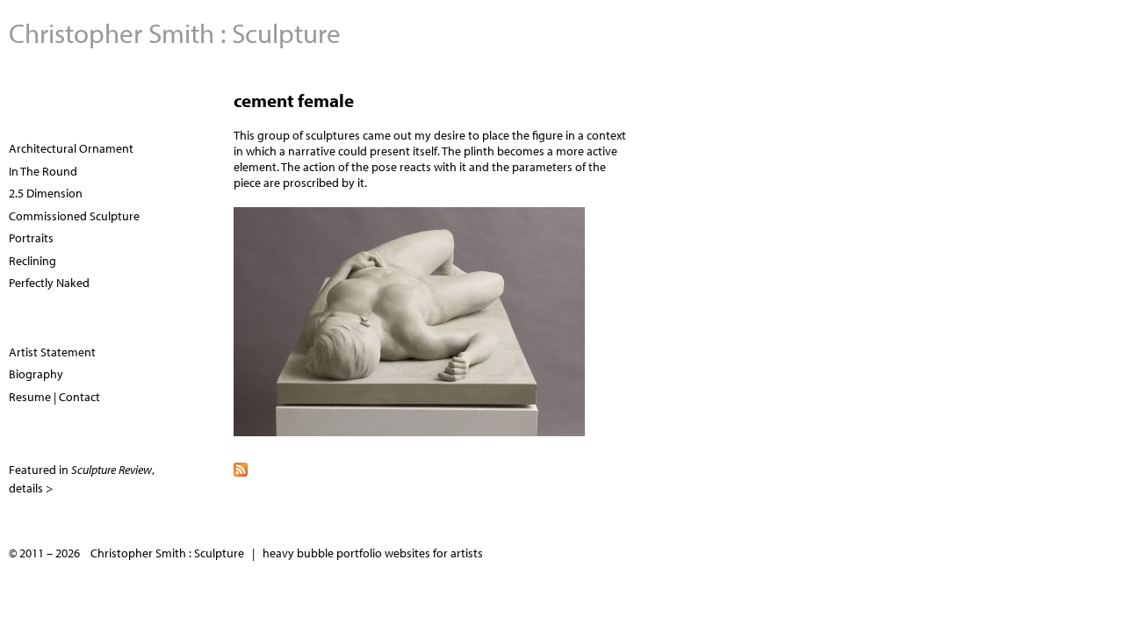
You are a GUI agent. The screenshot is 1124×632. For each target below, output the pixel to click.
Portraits (31, 238)
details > (31, 488)
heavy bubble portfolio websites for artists (373, 553)
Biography (36, 374)
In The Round (43, 171)
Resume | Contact (54, 397)
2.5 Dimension (46, 193)
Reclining (32, 261)
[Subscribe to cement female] (674, 468)
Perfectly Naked (49, 283)
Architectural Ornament (71, 148)
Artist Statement (52, 352)
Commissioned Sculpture (74, 216)
